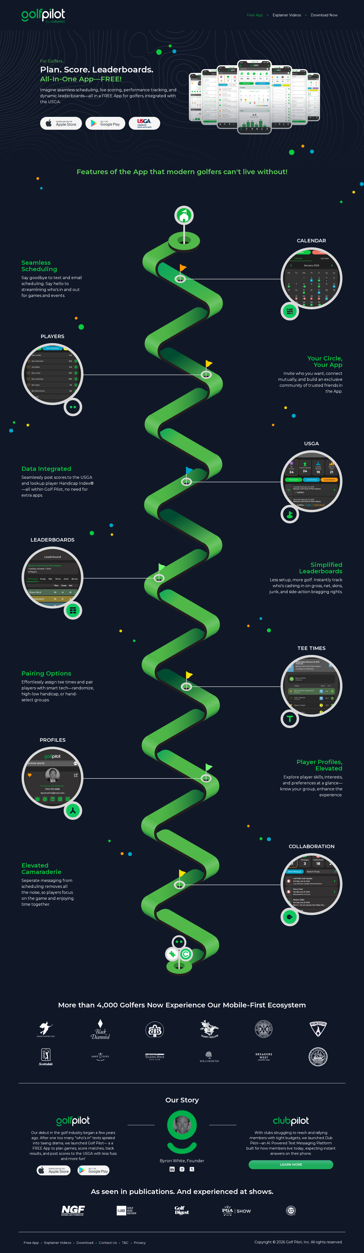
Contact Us (108, 1243)
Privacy (140, 1243)
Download (85, 1243)
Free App (255, 15)
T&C (125, 1243)
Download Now (324, 15)
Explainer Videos (287, 15)
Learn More (291, 1164)
